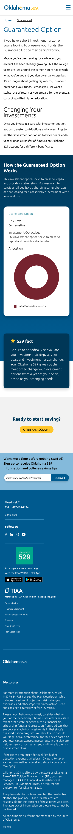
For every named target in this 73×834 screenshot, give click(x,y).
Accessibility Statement (16, 614)
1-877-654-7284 (19, 507)
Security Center (12, 626)
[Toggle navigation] (66, 7)
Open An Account (36, 429)
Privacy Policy (11, 603)
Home (8, 20)
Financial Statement (14, 609)
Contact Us (11, 514)
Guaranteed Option (21, 213)
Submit (60, 477)
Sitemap (9, 620)
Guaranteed (24, 20)
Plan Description (13, 632)
